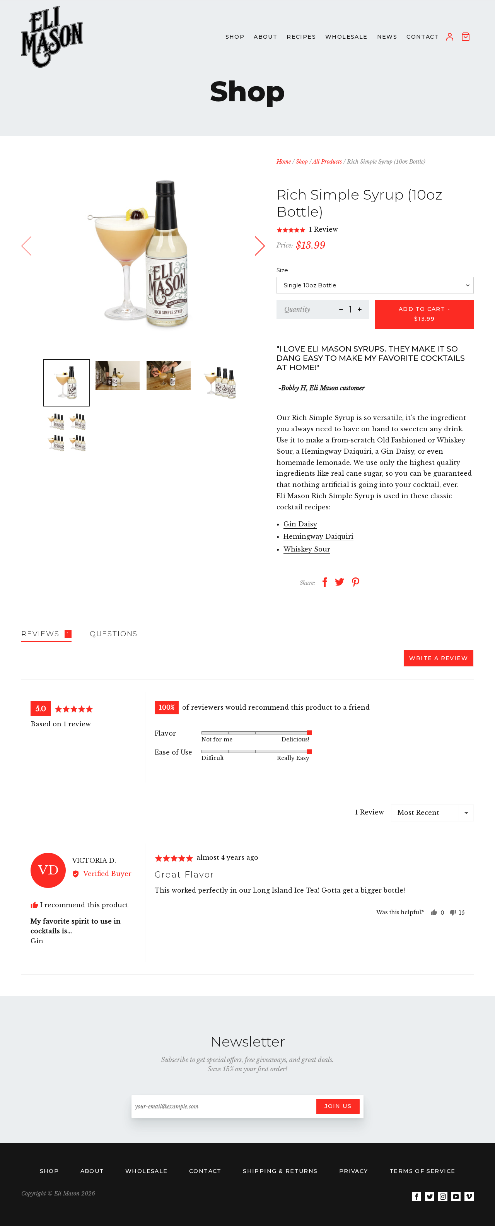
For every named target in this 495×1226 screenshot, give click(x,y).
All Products (327, 161)
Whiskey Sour (306, 549)
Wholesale (147, 1171)
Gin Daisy (300, 524)
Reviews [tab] (45, 633)
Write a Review (438, 658)
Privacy (354, 1171)
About (93, 1171)
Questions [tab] (114, 633)
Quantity (297, 309)
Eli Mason (67, 1193)
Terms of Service (422, 1171)
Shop (302, 161)
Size (282, 270)
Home (284, 161)
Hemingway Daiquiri (318, 536)
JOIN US (338, 1106)
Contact (206, 1171)
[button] (307, 229)
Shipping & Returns (281, 1171)
